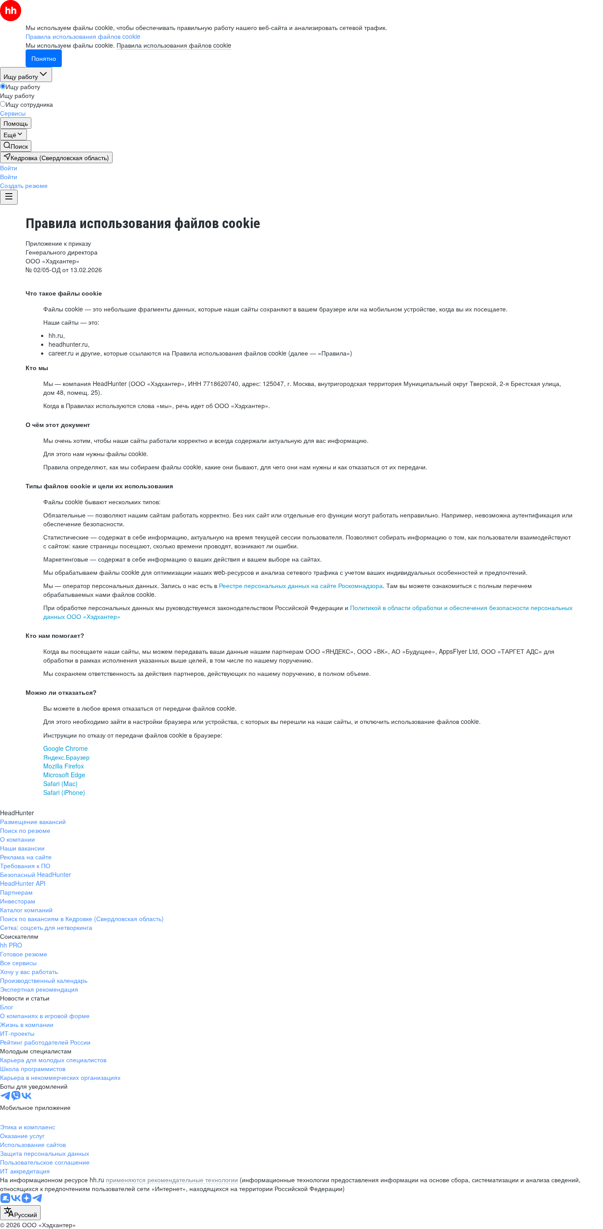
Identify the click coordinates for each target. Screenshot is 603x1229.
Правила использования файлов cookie (174, 45)
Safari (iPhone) (64, 792)
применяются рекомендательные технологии (172, 1179)
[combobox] (20, 1212)
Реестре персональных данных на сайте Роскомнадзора (301, 585)
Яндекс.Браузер (66, 757)
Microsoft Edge (64, 774)
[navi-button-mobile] (9, 197)
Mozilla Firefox (63, 765)
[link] (15, 146)
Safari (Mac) (60, 783)
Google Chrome (65, 748)
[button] (8, 167)
